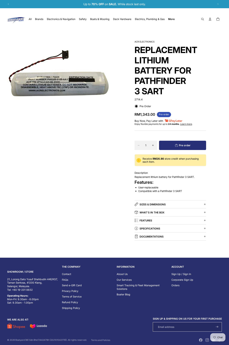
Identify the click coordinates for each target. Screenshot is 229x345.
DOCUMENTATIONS (152, 236)
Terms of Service (72, 296)
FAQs (65, 279)
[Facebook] (201, 340)
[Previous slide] (8, 4)
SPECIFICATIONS (150, 228)
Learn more (186, 124)
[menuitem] (171, 19)
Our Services (124, 279)
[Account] (210, 19)
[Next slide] (218, 4)
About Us (122, 274)
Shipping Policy (71, 307)
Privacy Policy (70, 290)
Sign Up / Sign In (181, 274)
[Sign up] (217, 327)
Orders (175, 285)
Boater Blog (123, 294)
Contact (66, 274)
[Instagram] (207, 340)
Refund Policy (70, 302)
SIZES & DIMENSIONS (153, 204)
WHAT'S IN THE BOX (152, 212)
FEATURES (146, 220)
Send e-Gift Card (72, 285)
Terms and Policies (100, 340)
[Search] (202, 19)
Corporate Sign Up (182, 279)
